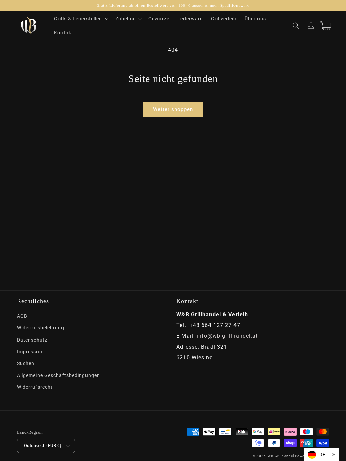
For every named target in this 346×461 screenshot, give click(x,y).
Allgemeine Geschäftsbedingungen (58, 375)
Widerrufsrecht (35, 387)
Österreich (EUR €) (42, 445)
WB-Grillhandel (281, 456)
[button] (80, 18)
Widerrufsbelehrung (40, 327)
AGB (22, 316)
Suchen (25, 363)
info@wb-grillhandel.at (227, 336)
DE (322, 454)
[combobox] (321, 454)
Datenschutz (32, 340)
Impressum (30, 351)
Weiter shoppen (173, 109)
